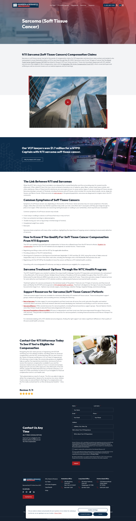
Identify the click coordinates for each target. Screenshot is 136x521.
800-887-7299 (110, 5)
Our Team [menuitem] (48, 481)
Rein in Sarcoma (29, 301)
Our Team (52, 5)
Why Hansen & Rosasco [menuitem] (51, 479)
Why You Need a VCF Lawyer (32, 159)
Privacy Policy (95, 454)
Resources (83, 5)
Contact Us (91, 5)
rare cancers (58, 193)
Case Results (74, 5)
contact (27, 368)
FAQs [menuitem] (46, 490)
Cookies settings (93, 510)
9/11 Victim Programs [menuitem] (50, 484)
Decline (100, 514)
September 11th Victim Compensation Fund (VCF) (78, 64)
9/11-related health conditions (63, 285)
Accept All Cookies (85, 514)
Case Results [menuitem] (48, 487)
